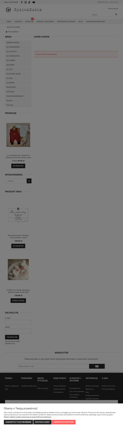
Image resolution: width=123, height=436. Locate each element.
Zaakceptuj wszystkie (64, 422)
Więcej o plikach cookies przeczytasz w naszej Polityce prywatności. (27, 417)
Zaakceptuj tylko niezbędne (18, 422)
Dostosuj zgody (42, 422)
